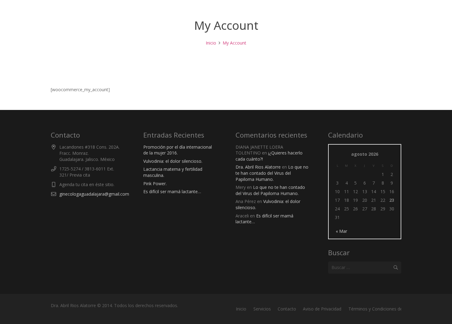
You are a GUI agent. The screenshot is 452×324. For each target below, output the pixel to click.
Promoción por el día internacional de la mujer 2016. (177, 150)
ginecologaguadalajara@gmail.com (94, 194)
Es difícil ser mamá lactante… (172, 191)
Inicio (241, 309)
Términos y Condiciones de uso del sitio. (388, 309)
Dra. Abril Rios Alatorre (258, 167)
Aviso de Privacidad (322, 309)
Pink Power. (155, 183)
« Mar (341, 231)
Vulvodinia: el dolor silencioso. (172, 161)
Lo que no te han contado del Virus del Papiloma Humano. (272, 173)
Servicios (262, 309)
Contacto (287, 309)
